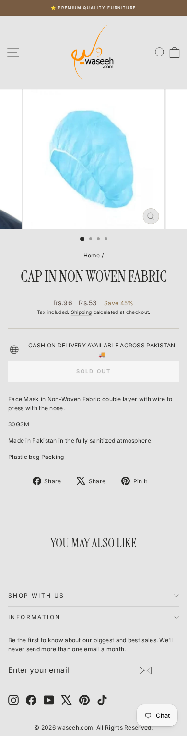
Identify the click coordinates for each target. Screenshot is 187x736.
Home (91, 255)
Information (34, 617)
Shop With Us (36, 595)
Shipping (81, 312)
